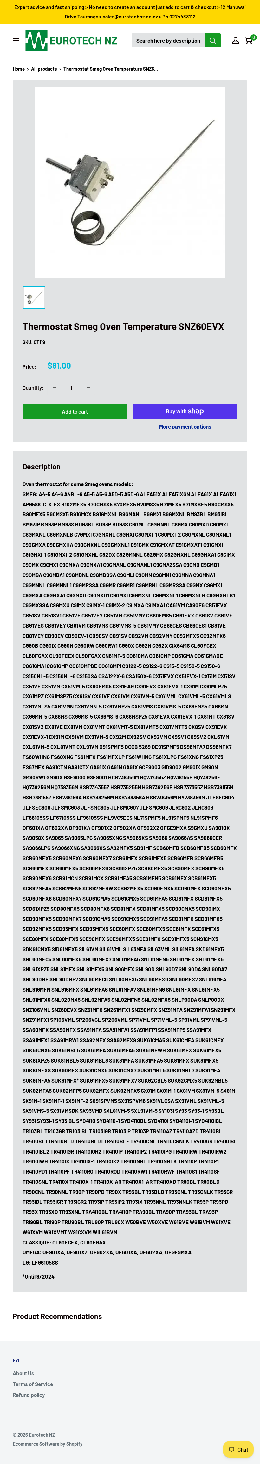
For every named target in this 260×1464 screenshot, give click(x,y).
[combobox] (168, 40)
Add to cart (75, 411)
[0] (248, 40)
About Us (23, 1373)
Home (19, 69)
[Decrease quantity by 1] (54, 387)
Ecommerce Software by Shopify (48, 1444)
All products (44, 69)
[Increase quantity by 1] (88, 387)
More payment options (185, 426)
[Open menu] (16, 40)
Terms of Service (33, 1384)
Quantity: (33, 387)
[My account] (235, 40)
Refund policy (29, 1394)
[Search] (213, 40)
